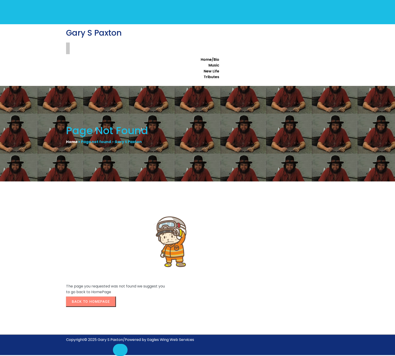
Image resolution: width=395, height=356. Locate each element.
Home (71, 141)
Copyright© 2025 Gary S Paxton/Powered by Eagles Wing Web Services (130, 339)
